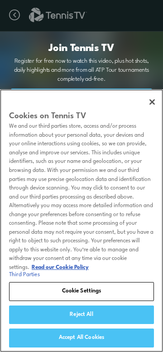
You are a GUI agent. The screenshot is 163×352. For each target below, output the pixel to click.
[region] (81, 220)
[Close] (152, 102)
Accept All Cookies (81, 337)
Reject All (81, 314)
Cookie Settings (81, 291)
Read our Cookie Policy (60, 267)
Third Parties (24, 275)
